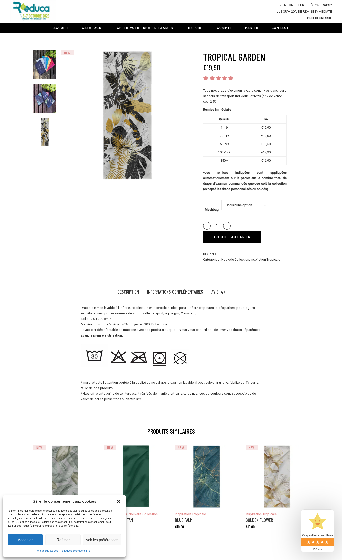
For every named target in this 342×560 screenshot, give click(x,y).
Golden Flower (259, 520)
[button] (118, 501)
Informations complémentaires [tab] (175, 292)
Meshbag (212, 209)
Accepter (25, 540)
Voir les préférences (102, 540)
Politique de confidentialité (75, 551)
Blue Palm (184, 520)
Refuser (63, 540)
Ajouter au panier (232, 237)
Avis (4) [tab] (218, 292)
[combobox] (246, 205)
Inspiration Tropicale (265, 259)
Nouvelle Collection (235, 259)
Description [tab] (128, 292)
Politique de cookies (47, 551)
